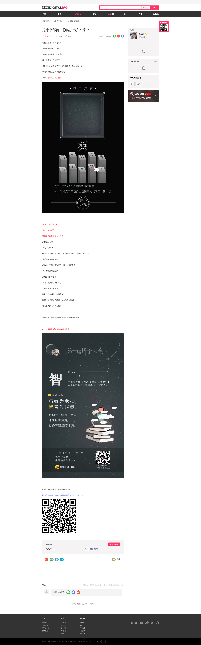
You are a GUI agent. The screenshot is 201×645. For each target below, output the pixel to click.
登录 (54, 592)
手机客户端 (45, 628)
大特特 (141, 34)
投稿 (62, 634)
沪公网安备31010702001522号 (88, 641)
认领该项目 (114, 544)
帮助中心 (82, 622)
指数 (125, 14)
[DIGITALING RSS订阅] (152, 623)
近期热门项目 (58, 21)
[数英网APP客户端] (164, 26)
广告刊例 (64, 631)
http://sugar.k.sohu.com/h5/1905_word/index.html (62, 495)
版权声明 (82, 631)
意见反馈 (82, 625)
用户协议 (82, 628)
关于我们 (45, 622)
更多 (155, 61)
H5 (132, 84)
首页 (44, 14)
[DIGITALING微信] (141, 622)
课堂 (140, 14)
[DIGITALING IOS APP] (136, 622)
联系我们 (64, 625)
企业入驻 (64, 622)
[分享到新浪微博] (118, 36)
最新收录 (46, 21)
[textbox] (120, 7)
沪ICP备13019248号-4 (69, 641)
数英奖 (156, 14)
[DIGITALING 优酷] (157, 622)
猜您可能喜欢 (135, 78)
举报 (101, 36)
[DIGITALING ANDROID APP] (132, 622)
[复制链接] (62, 559)
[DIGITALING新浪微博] (147, 622)
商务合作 (64, 628)
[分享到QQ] (122, 36)
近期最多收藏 (73, 21)
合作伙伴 (45, 625)
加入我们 (45, 631)
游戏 (138, 84)
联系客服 (82, 634)
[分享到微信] (114, 36)
